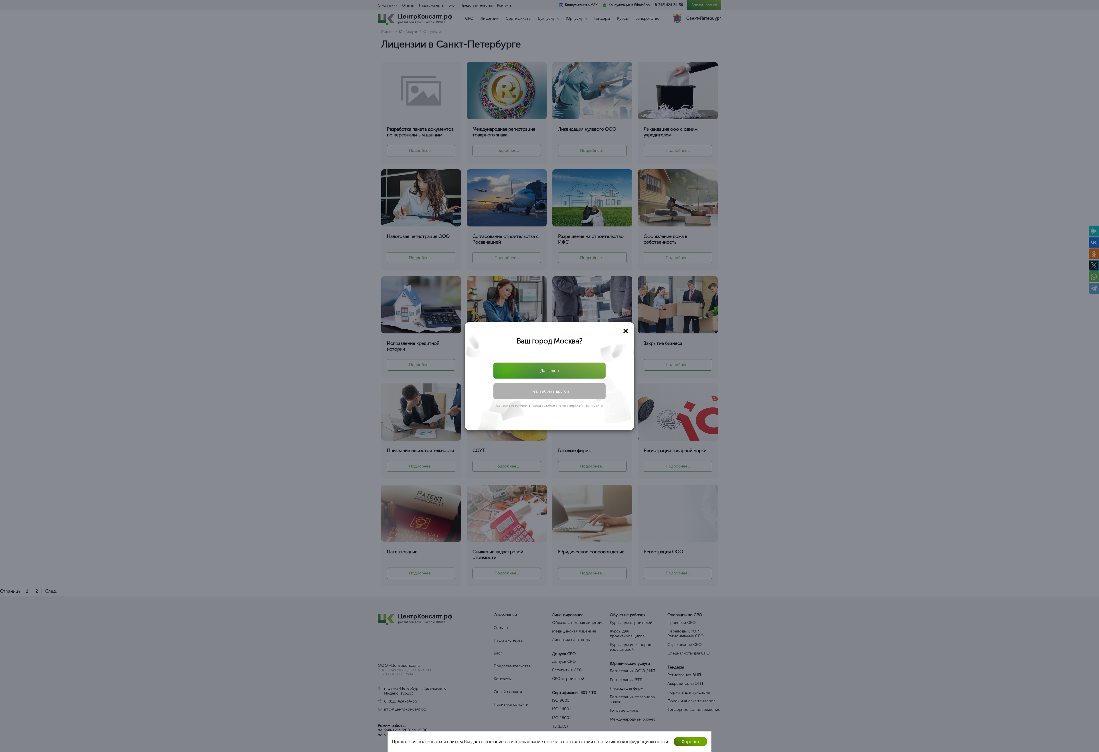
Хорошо (690, 741)
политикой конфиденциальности (633, 741)
